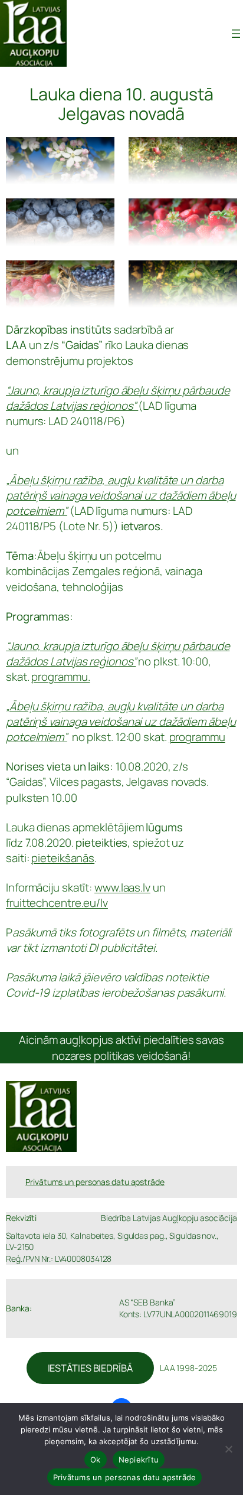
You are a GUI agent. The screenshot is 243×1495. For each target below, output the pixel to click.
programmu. (60, 676)
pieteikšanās (62, 858)
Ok (95, 1459)
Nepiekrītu (139, 1459)
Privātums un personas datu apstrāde (124, 1477)
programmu (197, 737)
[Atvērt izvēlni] (236, 34)
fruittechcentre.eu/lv (57, 902)
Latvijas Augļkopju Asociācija (126, 33)
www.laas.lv (122, 887)
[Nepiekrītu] (228, 1449)
